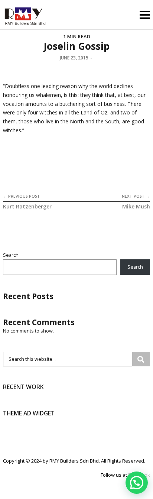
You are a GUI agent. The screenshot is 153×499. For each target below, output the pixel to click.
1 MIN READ (76, 36)
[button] (137, 483)
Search (11, 255)
